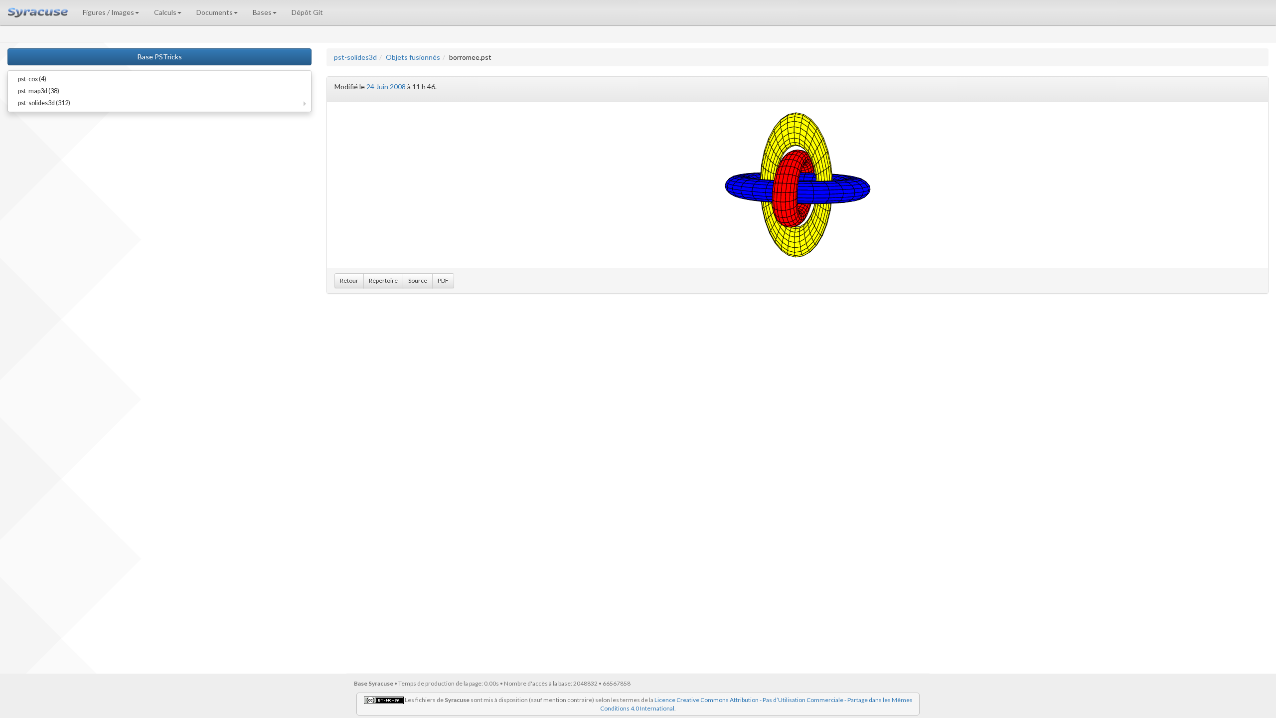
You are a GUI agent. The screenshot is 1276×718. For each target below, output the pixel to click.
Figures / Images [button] (108, 12)
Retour (349, 280)
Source (417, 280)
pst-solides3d (355, 57)
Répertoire (383, 280)
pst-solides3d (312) (44, 103)
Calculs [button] (165, 12)
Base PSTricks (160, 56)
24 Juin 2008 (386, 86)
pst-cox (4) (32, 79)
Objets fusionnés (413, 57)
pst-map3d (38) (38, 91)
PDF (443, 280)
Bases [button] (262, 12)
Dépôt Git (307, 12)
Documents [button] (214, 12)
